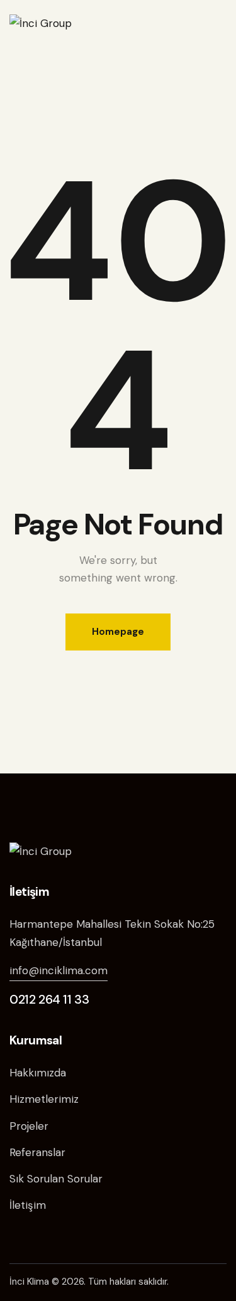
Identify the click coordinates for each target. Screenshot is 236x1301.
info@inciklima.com (58, 970)
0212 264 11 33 (49, 999)
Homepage (118, 631)
